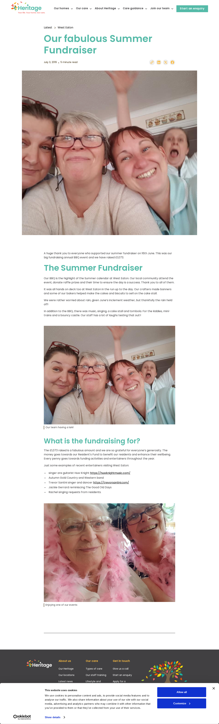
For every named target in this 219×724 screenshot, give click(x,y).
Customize (179, 703)
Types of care (94, 669)
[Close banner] (213, 688)
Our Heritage (66, 669)
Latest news (66, 682)
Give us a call (120, 669)
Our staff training (96, 675)
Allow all (182, 692)
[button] (62, 8)
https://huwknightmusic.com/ (110, 473)
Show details (52, 717)
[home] (28, 8)
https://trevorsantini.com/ (111, 482)
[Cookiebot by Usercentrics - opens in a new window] (22, 717)
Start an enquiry (192, 8)
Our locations (66, 675)
